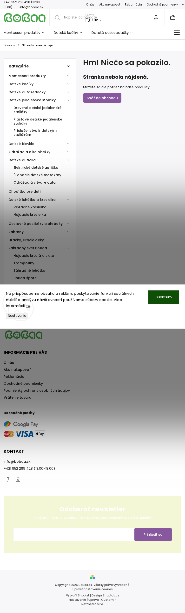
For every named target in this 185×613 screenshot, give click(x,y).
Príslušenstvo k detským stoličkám (35, 132)
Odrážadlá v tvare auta (34, 182)
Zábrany (16, 231)
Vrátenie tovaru (17, 397)
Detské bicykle (21, 143)
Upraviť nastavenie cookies (93, 589)
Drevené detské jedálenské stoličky (37, 109)
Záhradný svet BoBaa (28, 248)
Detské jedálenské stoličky (32, 100)
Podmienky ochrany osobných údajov (37, 390)
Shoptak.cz (111, 595)
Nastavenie (17, 315)
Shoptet (83, 595)
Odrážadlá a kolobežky (29, 152)
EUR (95, 20)
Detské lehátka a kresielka (32, 199)
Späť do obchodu (102, 98)
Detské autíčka (22, 160)
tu (28, 305)
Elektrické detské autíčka (36, 167)
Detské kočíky (21, 84)
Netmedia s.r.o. (92, 604)
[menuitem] (26, 32)
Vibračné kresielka (29, 207)
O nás (90, 4)
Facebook (7, 479)
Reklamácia (133, 4)
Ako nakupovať (109, 4)
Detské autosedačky (27, 92)
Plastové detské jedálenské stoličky (37, 121)
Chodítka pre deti (24, 191)
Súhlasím (164, 297)
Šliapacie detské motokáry (37, 175)
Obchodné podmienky (162, 4)
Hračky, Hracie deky (26, 240)
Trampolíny (23, 263)
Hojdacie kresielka (29, 214)
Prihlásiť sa (153, 534)
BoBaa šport (24, 278)
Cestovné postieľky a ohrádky (36, 223)
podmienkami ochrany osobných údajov (119, 518)
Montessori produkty (27, 75)
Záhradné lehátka (29, 270)
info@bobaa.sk (17, 461)
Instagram (18, 479)
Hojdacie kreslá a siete (33, 255)
